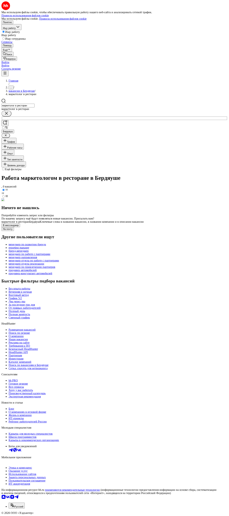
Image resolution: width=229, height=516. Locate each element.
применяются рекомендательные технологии (72, 489)
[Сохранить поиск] (5, 123)
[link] (7, 54)
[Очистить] (6, 114)
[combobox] (18, 105)
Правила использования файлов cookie (63, 18)
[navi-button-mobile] (5, 73)
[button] (5, 62)
